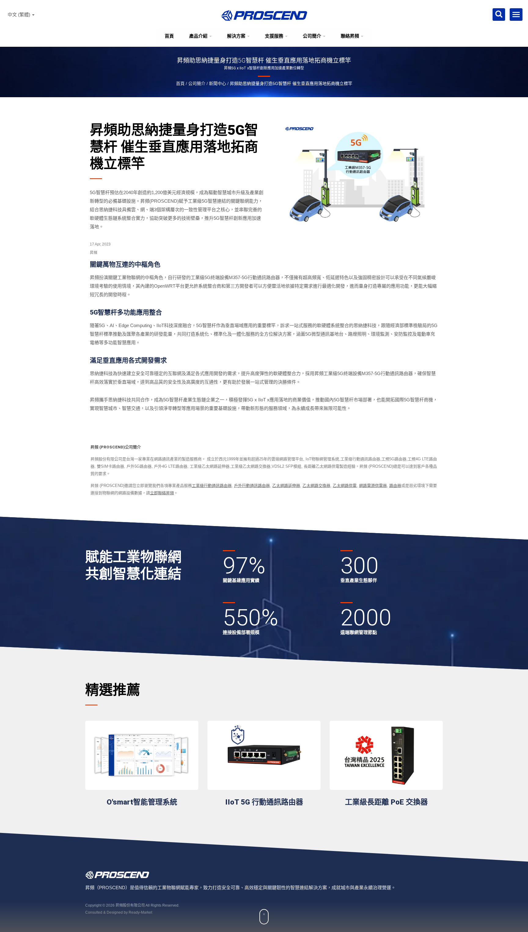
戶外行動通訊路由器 (252, 485)
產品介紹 (199, 36)
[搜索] (498, 14)
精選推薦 (112, 690)
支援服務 (274, 36)
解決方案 (237, 36)
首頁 (169, 36)
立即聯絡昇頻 (162, 493)
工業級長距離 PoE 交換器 (386, 802)
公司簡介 (312, 36)
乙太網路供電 (345, 485)
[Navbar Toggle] (516, 14)
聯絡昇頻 (350, 36)
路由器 (395, 485)
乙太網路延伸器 (286, 485)
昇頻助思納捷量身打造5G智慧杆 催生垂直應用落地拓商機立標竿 (291, 83)
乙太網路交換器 (316, 485)
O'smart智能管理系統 (142, 802)
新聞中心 (217, 83)
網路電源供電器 (373, 485)
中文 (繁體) (19, 14)
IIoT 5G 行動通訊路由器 (264, 802)
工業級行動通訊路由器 (212, 485)
